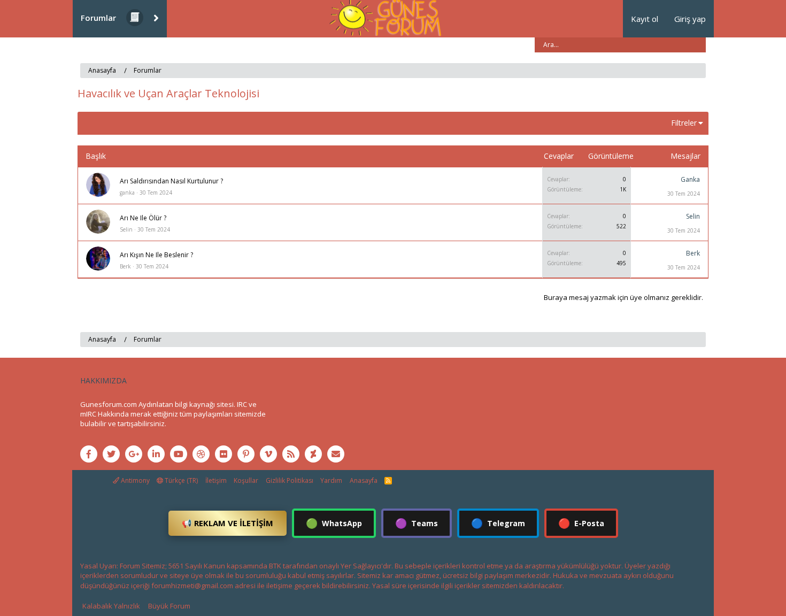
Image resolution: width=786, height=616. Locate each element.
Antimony (134, 480)
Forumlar (98, 17)
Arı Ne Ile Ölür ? (143, 217)
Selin (126, 229)
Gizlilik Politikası (289, 480)
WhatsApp (334, 523)
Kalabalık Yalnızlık (111, 606)
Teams (416, 523)
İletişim (216, 480)
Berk (125, 266)
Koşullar (246, 480)
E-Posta (581, 523)
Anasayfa (363, 480)
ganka (127, 192)
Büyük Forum (169, 606)
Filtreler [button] (684, 123)
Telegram (498, 523)
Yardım (331, 480)
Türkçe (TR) (180, 480)
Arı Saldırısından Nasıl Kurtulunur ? (171, 181)
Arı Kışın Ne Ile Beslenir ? (156, 254)
